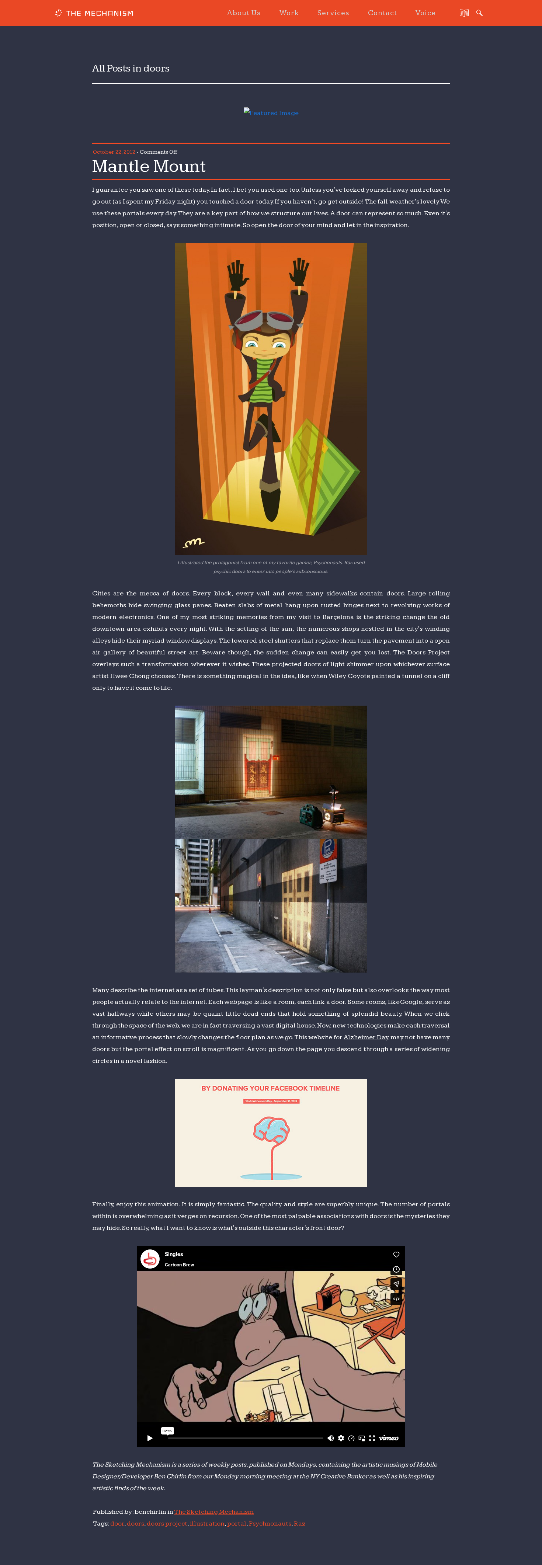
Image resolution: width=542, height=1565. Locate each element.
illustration (207, 1523)
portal (236, 1523)
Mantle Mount (149, 166)
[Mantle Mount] (271, 113)
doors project (167, 1523)
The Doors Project (421, 652)
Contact (382, 12)
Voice (426, 12)
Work (289, 12)
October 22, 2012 (114, 152)
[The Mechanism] (94, 14)
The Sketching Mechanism (214, 1512)
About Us (244, 12)
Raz (300, 1523)
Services (333, 12)
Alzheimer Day (366, 1037)
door (117, 1523)
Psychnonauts (270, 1523)
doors (135, 1523)
